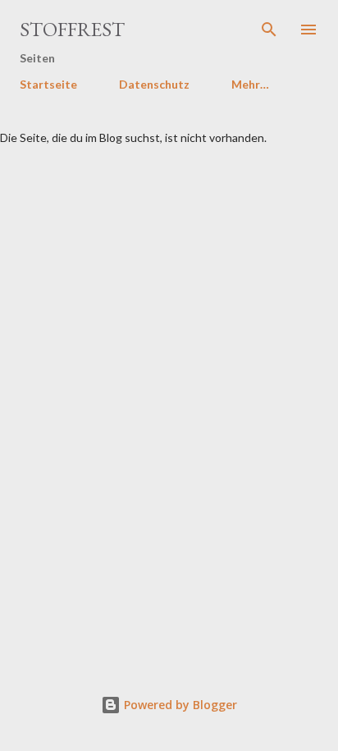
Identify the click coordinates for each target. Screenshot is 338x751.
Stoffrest (72, 29)
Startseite (48, 84)
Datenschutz (154, 84)
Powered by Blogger (179, 704)
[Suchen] (269, 29)
